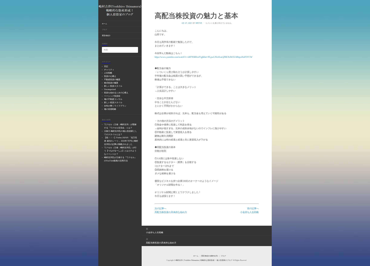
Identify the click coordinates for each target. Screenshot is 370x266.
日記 (106, 66)
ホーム (104, 24)
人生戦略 (108, 73)
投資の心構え (110, 76)
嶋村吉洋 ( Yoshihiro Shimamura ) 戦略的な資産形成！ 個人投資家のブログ (204, 260)
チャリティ (109, 70)
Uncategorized (110, 89)
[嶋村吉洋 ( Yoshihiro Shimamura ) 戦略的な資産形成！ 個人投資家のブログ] (120, 10)
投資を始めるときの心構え (116, 93)
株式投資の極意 (111, 83)
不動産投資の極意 (112, 79)
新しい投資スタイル (113, 86)
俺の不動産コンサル (113, 99)
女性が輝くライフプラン (115, 106)
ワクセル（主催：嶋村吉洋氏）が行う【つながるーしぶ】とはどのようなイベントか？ (120, 151)
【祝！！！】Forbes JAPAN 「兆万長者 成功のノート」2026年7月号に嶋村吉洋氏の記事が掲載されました (121, 141)
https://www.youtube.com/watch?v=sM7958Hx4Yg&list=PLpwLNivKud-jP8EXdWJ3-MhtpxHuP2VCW (203, 57)
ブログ (104, 30)
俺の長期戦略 (110, 109)
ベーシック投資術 (112, 96)
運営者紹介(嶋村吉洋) (209, 256)
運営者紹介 (106, 36)
